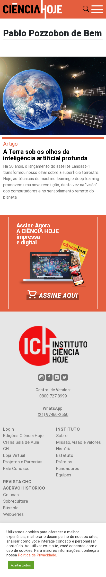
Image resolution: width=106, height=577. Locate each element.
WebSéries (13, 514)
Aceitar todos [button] (21, 565)
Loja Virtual (14, 455)
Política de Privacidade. (37, 555)
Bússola (11, 507)
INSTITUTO (68, 429)
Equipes (63, 474)
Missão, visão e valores (78, 442)
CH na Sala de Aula (21, 442)
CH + (7, 448)
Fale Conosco (16, 468)
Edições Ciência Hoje (23, 435)
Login (8, 429)
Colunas (11, 494)
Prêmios (64, 461)
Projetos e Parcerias (22, 461)
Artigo (10, 144)
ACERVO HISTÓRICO (24, 488)
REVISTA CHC (17, 481)
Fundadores (67, 468)
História (64, 448)
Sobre (61, 435)
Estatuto (64, 455)
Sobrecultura (15, 501)
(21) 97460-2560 (53, 414)
